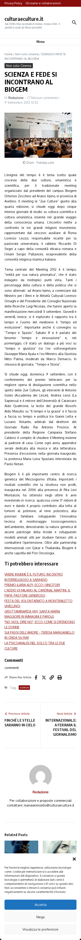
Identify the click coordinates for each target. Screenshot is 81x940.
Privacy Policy (13, 3)
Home (8, 54)
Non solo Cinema (26, 54)
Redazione (16, 98)
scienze (24, 687)
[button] (74, 859)
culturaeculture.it (23, 18)
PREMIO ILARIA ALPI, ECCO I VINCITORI (32, 585)
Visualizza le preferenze (40, 929)
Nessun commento (45, 98)
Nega (40, 917)
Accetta (41, 905)
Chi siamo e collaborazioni (43, 3)
